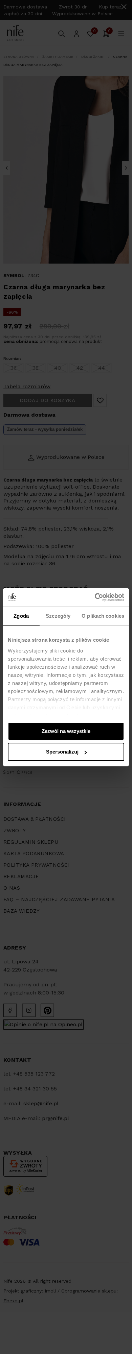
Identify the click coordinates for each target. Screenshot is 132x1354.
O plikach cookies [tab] (103, 616)
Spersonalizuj (62, 752)
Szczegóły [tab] (58, 616)
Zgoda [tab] (21, 616)
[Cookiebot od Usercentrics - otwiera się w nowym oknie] (95, 597)
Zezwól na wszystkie (66, 731)
